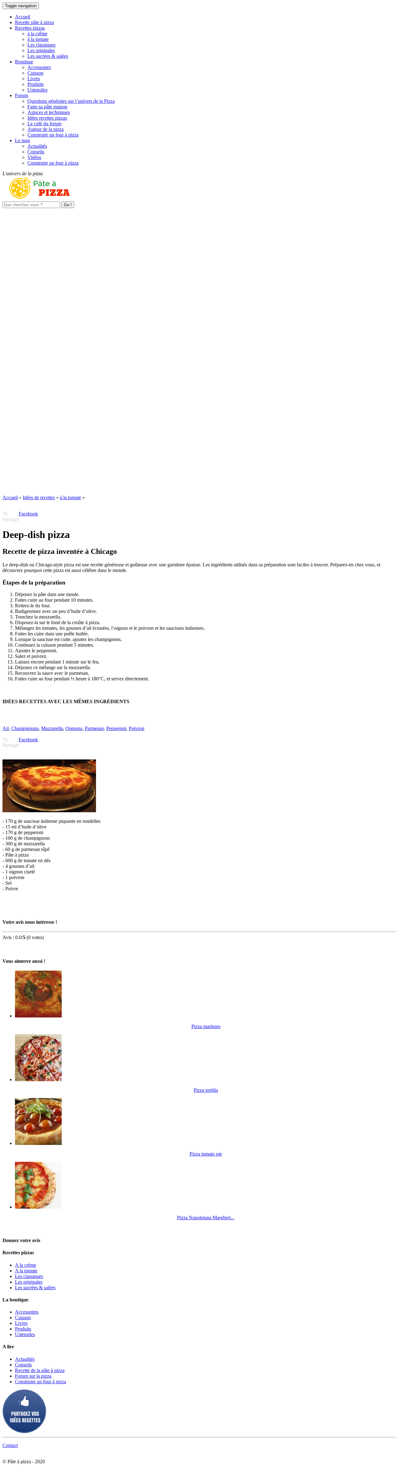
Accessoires (39, 67)
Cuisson (35, 73)
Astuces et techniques (48, 112)
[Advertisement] (199, 252)
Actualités (37, 146)
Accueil (22, 16)
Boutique (24, 61)
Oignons (73, 728)
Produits (35, 84)
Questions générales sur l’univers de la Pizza (71, 101)
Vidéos (34, 157)
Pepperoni (116, 728)
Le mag (22, 140)
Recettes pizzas (30, 28)
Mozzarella (52, 728)
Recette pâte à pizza (34, 22)
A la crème (25, 1265)
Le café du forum (44, 123)
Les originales (41, 50)
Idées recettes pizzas (47, 118)
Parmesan (94, 728)
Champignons (25, 728)
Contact (10, 1445)
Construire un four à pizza (53, 134)
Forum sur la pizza (33, 1376)
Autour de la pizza (45, 129)
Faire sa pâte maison (47, 106)
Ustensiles (37, 89)
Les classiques (41, 44)
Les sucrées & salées (47, 56)
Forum (21, 95)
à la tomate (38, 39)
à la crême (37, 33)
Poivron (136, 728)
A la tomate (26, 1270)
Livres (33, 78)
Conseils (35, 151)
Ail (5, 728)
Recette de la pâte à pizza (40, 1370)
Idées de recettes (39, 497)
